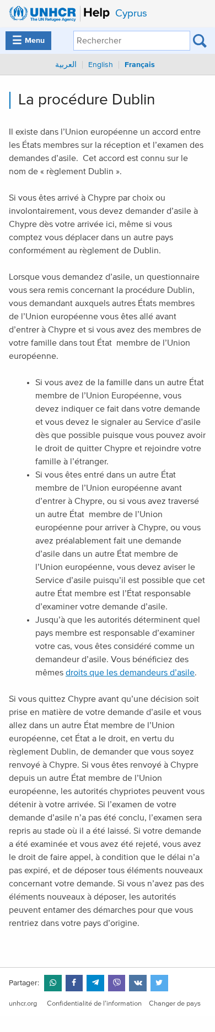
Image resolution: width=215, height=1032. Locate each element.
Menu (28, 40)
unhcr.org (23, 1003)
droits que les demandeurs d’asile (130, 672)
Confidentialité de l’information (94, 1003)
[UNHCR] (56, 13)
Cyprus (131, 13)
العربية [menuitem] (66, 65)
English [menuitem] (100, 65)
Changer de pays (175, 1003)
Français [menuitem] (140, 65)
